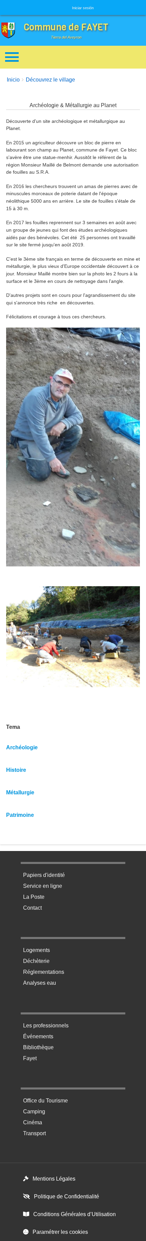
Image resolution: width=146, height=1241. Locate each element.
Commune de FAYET (66, 27)
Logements (36, 950)
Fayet (30, 1058)
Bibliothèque (38, 1047)
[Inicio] (9, 31)
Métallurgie (20, 792)
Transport (34, 1133)
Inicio (13, 80)
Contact (32, 908)
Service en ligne (42, 886)
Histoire (16, 770)
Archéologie (22, 747)
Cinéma (32, 1122)
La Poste (33, 897)
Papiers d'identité (44, 875)
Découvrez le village (50, 80)
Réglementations (43, 972)
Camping (34, 1111)
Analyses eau (39, 983)
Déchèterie (36, 961)
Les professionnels (46, 1025)
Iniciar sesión (83, 8)
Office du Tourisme (45, 1100)
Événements (38, 1036)
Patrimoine (20, 815)
